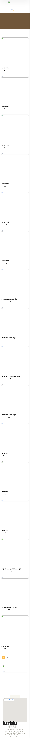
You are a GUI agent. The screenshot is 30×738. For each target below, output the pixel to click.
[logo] (15, 3)
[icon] (11, 696)
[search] (4, 10)
